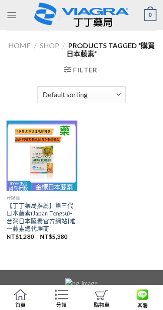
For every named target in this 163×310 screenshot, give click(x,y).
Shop (49, 45)
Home (19, 45)
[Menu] (12, 15)
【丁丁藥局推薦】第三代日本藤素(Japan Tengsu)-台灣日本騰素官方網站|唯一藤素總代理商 (41, 217)
